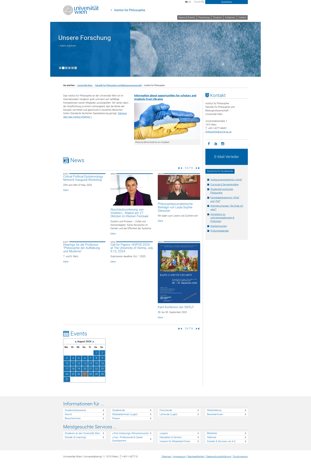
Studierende (118, 410)
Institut (242, 17)
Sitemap (166, 456)
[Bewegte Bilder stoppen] (75, 68)
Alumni (68, 414)
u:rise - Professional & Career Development (127, 439)
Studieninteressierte (75, 410)
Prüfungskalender (219, 230)
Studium (217, 17)
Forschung (204, 17)
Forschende (166, 410)
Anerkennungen (218, 226)
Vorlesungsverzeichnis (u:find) (226, 179)
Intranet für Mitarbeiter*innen (175, 441)
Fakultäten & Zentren (171, 437)
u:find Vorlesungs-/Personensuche (130, 433)
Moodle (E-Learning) (75, 437)
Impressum (179, 456)
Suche (198, 1)
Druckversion (240, 456)
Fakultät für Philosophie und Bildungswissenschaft (118, 85)
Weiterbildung (214, 410)
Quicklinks (226, 1)
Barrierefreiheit (196, 456)
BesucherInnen (73, 418)
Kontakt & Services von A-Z (221, 441)
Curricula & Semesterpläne (224, 184)
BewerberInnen (215, 414)
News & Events (187, 17)
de (189, 1)
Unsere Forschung (84, 38)
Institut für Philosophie (129, 10)
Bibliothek (212, 433)
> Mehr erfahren (67, 45)
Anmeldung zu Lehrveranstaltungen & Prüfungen (222, 218)
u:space (164, 433)
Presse (116, 418)
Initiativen (230, 17)
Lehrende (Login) (168, 414)
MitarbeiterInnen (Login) (125, 414)
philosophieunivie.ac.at (218, 131)
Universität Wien (85, 85)
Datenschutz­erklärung (218, 456)
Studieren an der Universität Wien (82, 433)
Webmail (211, 437)
